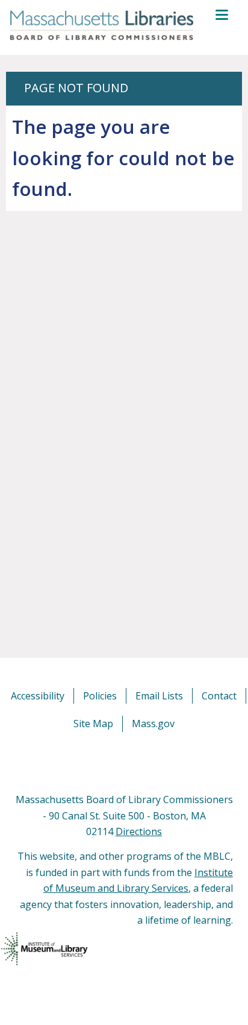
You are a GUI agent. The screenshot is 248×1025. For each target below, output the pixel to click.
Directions (139, 831)
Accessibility (37, 695)
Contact (219, 695)
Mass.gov (153, 723)
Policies (100, 695)
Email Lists (159, 695)
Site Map (93, 723)
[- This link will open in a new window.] (137, 761)
